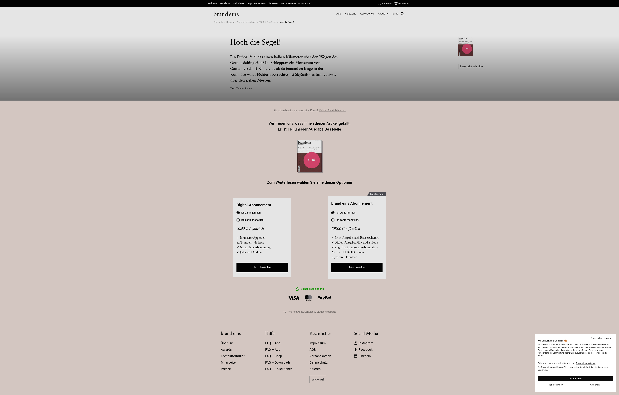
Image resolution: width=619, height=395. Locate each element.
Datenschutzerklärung (602, 338)
